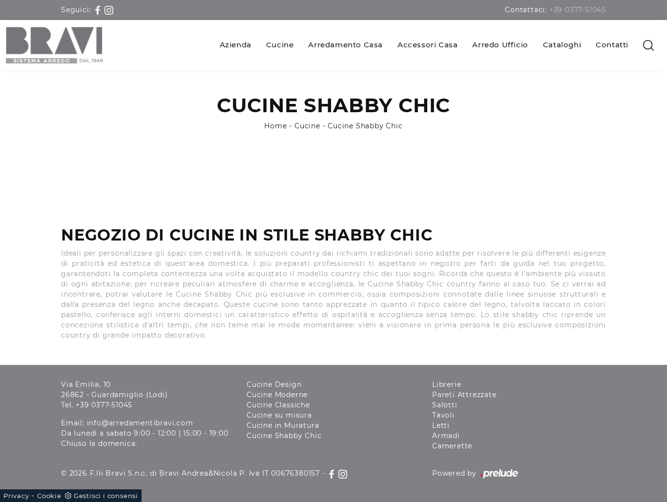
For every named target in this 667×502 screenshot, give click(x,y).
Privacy (16, 496)
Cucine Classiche (278, 405)
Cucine (280, 44)
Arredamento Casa (345, 44)
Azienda (235, 44)
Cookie (49, 496)
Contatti (612, 44)
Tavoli (443, 415)
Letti (441, 425)
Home (275, 125)
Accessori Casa (427, 44)
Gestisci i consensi (106, 496)
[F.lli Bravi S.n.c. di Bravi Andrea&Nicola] (54, 45)
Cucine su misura (279, 415)
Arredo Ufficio (500, 44)
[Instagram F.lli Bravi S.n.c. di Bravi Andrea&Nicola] (108, 9)
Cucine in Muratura (283, 425)
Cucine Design (274, 384)
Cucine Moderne (277, 394)
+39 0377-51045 (577, 9)
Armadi (446, 435)
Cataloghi (562, 44)
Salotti (445, 405)
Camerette (452, 446)
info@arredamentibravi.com (140, 423)
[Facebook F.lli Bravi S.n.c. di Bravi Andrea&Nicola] (98, 9)
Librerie (446, 384)
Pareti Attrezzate (464, 394)
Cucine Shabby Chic (365, 125)
